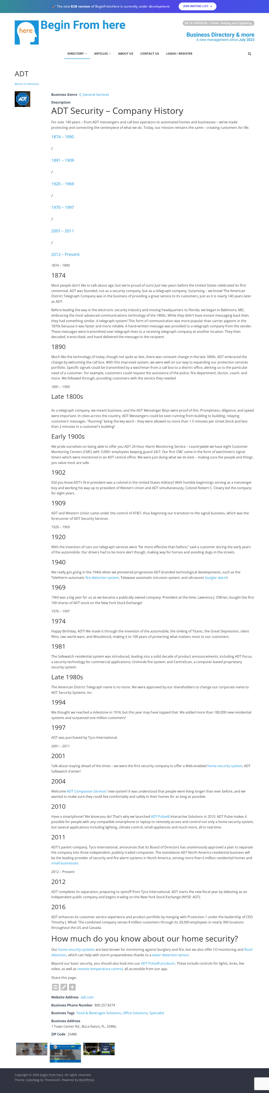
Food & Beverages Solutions (99, 1013)
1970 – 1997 (62, 207)
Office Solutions (135, 1013)
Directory (75, 53)
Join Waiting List (195, 6)
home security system (224, 766)
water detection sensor (170, 955)
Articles (101, 53)
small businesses (64, 863)
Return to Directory (27, 84)
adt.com (87, 997)
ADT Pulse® (160, 816)
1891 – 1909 (62, 160)
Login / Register (179, 53)
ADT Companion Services (87, 791)
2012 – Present (65, 254)
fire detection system (102, 577)
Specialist (156, 1013)
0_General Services (94, 94)
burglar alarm (216, 577)
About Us (125, 53)
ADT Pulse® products (158, 963)
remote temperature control (100, 969)
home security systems (76, 949)
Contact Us (149, 53)
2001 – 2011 (62, 231)
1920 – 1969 (62, 184)
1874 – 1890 (62, 137)
